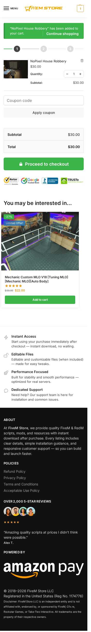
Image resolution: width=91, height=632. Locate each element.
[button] (80, 8)
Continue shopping (62, 34)
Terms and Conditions (21, 484)
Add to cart (40, 299)
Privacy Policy (15, 478)
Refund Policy (14, 471)
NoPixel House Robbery (48, 61)
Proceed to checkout (47, 164)
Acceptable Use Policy (22, 490)
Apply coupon (44, 112)
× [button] (82, 60)
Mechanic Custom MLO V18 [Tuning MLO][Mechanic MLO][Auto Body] (36, 279)
